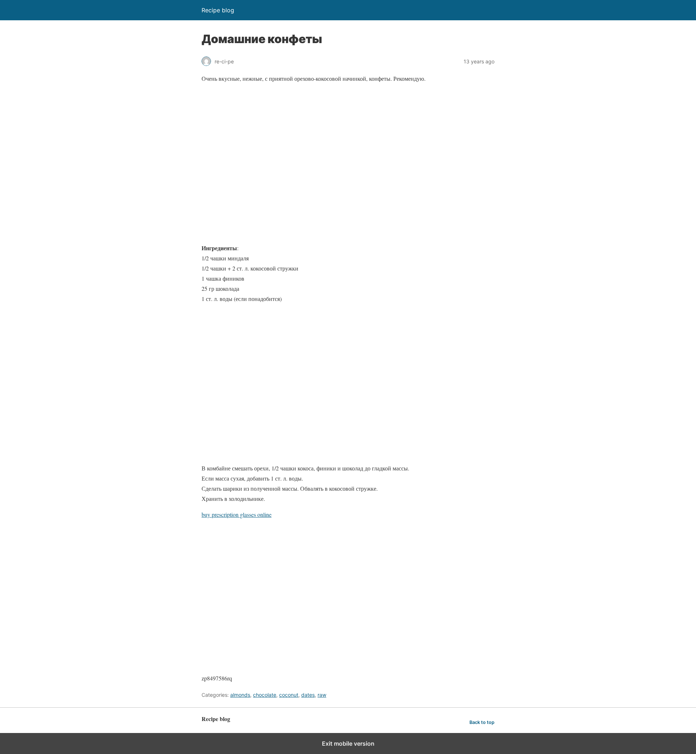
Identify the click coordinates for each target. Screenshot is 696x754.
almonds (240, 695)
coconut (288, 695)
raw (322, 695)
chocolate (264, 695)
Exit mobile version (348, 743)
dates (308, 695)
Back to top (481, 722)
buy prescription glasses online (237, 514)
